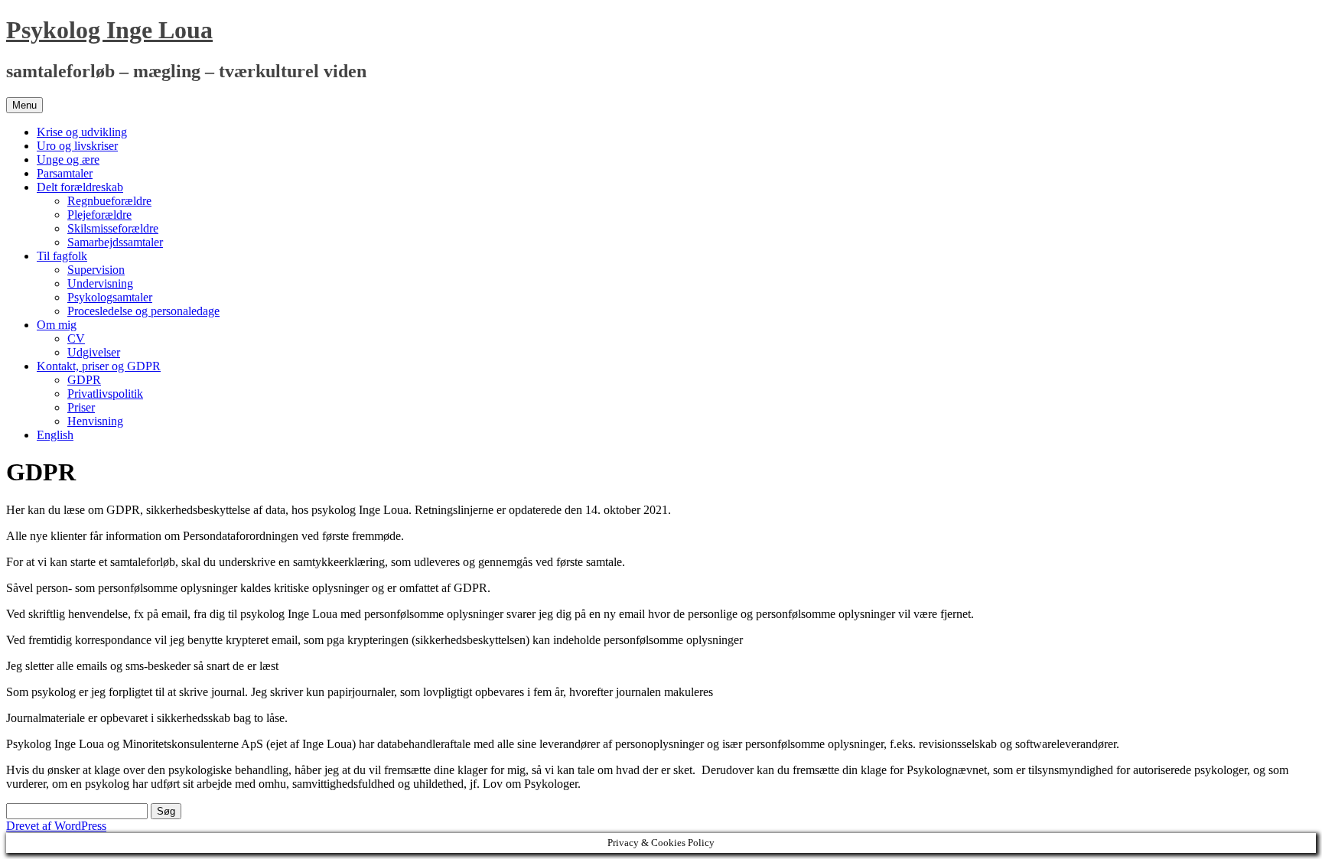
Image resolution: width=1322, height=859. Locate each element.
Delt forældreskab (80, 187)
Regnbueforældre (109, 200)
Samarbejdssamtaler (115, 242)
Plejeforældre (99, 214)
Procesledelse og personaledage (143, 310)
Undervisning (100, 283)
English (55, 434)
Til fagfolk (62, 255)
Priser (81, 407)
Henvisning (95, 421)
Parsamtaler (65, 173)
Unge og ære (68, 159)
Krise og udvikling (82, 131)
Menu (24, 105)
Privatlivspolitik (105, 393)
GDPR (84, 379)
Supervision (96, 269)
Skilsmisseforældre (112, 228)
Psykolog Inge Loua (109, 30)
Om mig (57, 324)
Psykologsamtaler (109, 297)
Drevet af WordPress (56, 825)
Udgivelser (93, 352)
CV (76, 338)
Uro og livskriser (77, 145)
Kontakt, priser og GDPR (99, 366)
